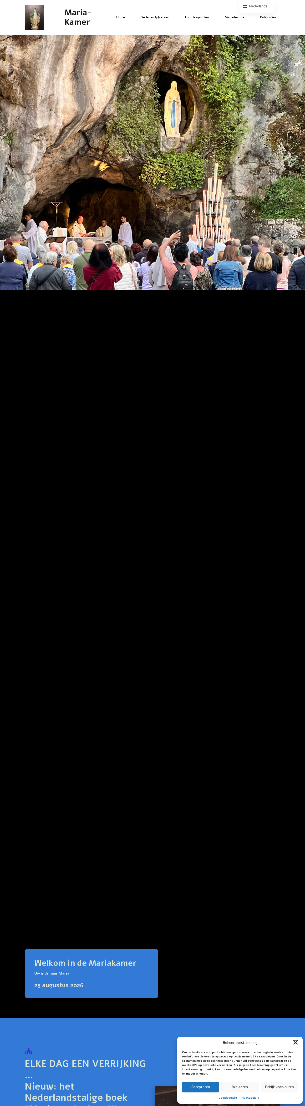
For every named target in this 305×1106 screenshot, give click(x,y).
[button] (295, 1042)
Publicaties (268, 17)
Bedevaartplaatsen (155, 17)
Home (120, 17)
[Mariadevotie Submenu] (248, 17)
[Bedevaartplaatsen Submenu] (173, 17)
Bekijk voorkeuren (279, 1087)
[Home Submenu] (129, 17)
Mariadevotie (234, 17)
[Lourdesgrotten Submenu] (213, 17)
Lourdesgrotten (197, 17)
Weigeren (240, 1087)
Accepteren (200, 1087)
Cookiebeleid (228, 1098)
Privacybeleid (249, 1098)
